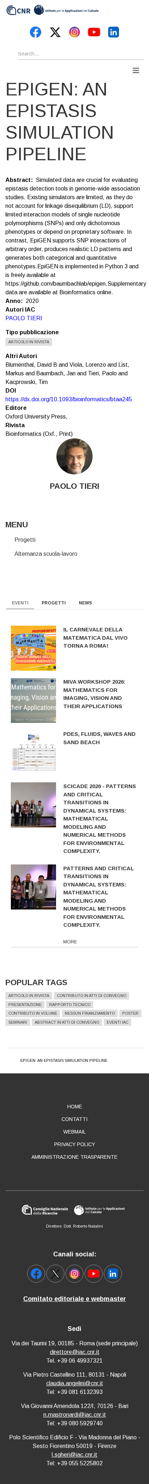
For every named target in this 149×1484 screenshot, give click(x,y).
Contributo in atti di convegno (91, 995)
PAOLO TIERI (23, 318)
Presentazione (25, 1004)
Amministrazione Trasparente (74, 1157)
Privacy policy (74, 1144)
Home (74, 1106)
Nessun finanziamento (90, 1013)
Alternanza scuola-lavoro (45, 554)
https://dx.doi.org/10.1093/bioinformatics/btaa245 (68, 399)
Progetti (24, 540)
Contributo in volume (32, 1013)
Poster (130, 1013)
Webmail (74, 1132)
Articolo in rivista (28, 342)
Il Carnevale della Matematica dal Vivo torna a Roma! (95, 637)
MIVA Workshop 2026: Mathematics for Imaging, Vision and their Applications (94, 694)
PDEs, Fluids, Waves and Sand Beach (99, 738)
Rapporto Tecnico (69, 1004)
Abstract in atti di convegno (67, 1022)
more (70, 941)
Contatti (74, 1119)
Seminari (17, 1022)
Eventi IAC (117, 1022)
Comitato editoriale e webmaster (74, 1298)
